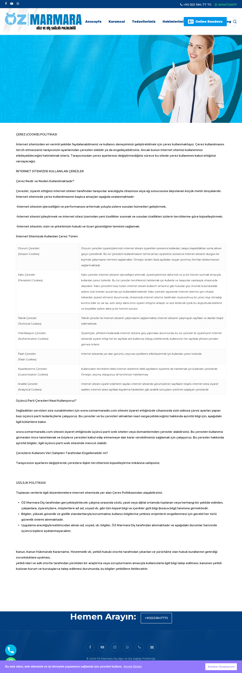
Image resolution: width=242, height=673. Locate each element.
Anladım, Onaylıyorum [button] (221, 666)
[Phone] (10, 650)
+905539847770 (156, 618)
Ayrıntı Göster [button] (132, 666)
